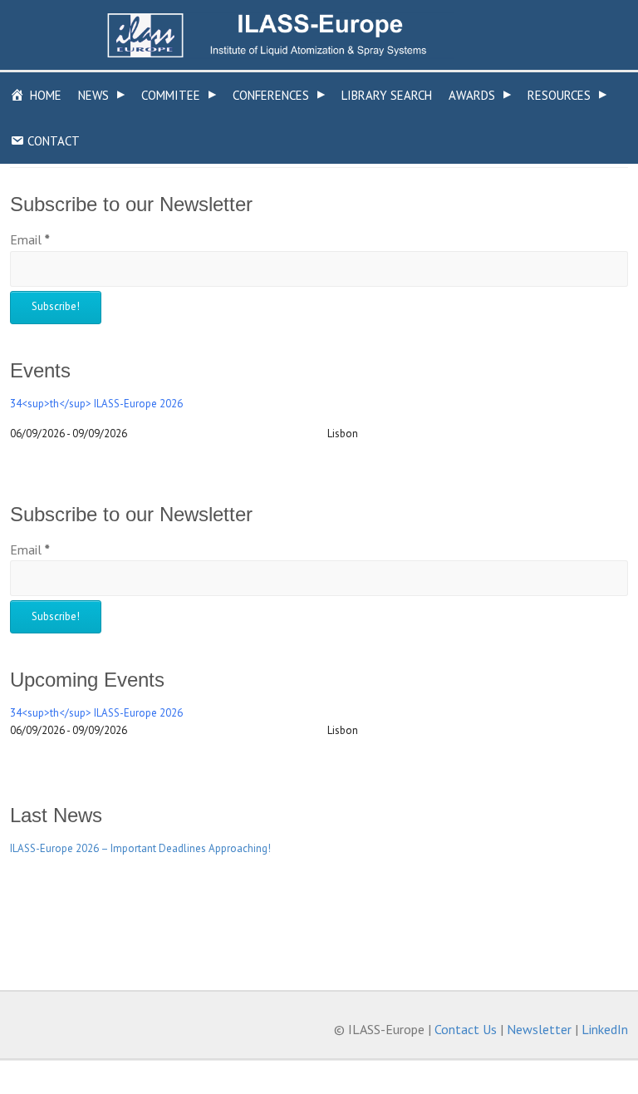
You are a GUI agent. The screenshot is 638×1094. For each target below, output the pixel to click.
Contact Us (465, 1029)
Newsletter (539, 1029)
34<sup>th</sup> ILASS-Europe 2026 (96, 404)
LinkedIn (605, 1029)
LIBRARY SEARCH (386, 95)
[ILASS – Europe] (280, 35)
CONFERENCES (279, 95)
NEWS (101, 95)
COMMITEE (178, 95)
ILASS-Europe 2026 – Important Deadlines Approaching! (140, 848)
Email (30, 239)
